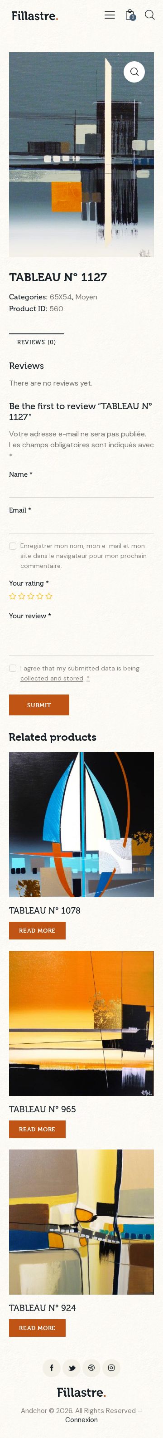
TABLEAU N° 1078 (45, 910)
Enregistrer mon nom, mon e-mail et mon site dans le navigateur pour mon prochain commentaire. (83, 556)
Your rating (29, 583)
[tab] (36, 342)
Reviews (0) (36, 342)
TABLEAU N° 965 (42, 1109)
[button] (69, 825)
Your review (30, 616)
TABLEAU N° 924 (42, 1308)
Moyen (86, 297)
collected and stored (51, 678)
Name (21, 474)
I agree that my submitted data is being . (79, 673)
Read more (37, 930)
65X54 (61, 297)
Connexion (81, 1419)
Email (20, 510)
